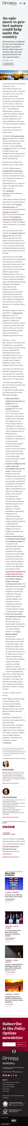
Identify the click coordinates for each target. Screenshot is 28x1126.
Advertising (5, 1089)
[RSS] (16, 1075)
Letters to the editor (8, 1086)
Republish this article (10, 857)
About (4, 1080)
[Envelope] (8, 827)
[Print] (11, 827)
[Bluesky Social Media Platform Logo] (6, 1075)
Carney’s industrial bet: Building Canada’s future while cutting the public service (14, 967)
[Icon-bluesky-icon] (3, 827)
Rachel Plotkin (8, 63)
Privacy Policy (6, 1095)
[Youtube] (9, 1075)
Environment (6, 834)
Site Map (6, 1097)
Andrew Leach (9, 939)
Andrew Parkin (9, 900)
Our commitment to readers (10, 1082)
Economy (16, 926)
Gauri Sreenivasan (8, 64)
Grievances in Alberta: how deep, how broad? (13, 896)
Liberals (15, 233)
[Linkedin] (6, 827)
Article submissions (8, 1084)
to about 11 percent (9, 212)
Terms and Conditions (17, 1095)
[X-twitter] (13, 827)
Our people (5, 1091)
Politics (13, 834)
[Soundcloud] (11, 1075)
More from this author (10, 783)
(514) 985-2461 (8, 1072)
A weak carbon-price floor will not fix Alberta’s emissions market (13, 933)
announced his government (12, 171)
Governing (8, 892)
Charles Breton (11, 898)
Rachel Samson (11, 972)
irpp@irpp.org (19, 1072)
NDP (20, 233)
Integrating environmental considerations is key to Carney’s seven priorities (14, 999)
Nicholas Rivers (11, 938)
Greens (5, 236)
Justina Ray (10, 1004)
